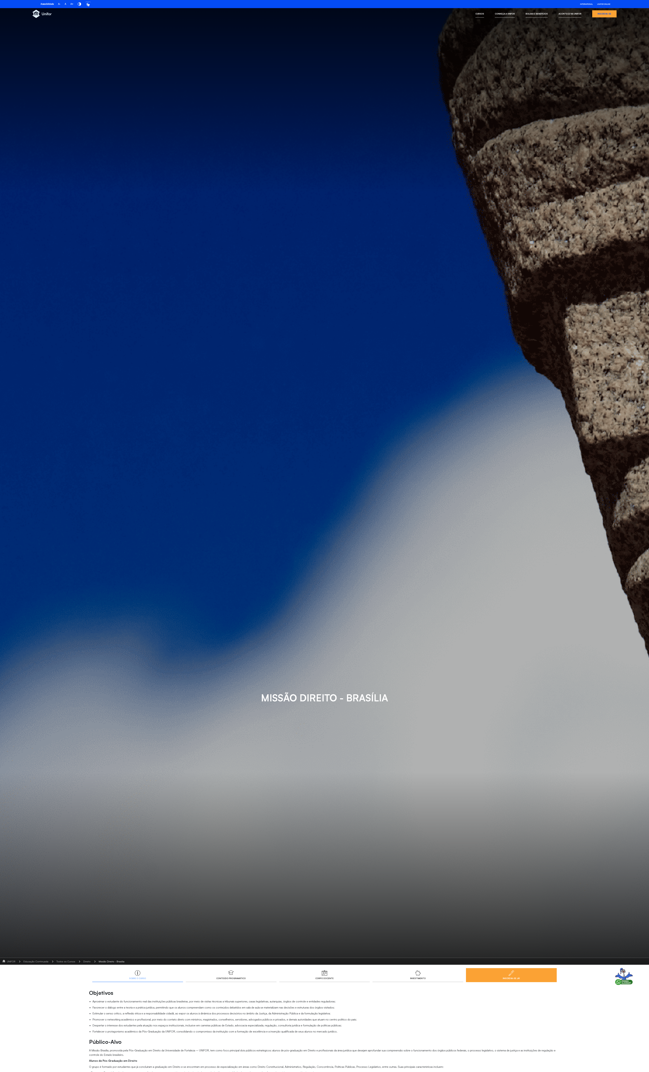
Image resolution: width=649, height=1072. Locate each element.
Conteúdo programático (231, 978)
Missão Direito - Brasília (111, 961)
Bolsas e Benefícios (537, 14)
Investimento (418, 978)
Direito (87, 961)
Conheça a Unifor (505, 14)
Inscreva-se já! (511, 978)
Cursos (479, 14)
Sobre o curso (137, 978)
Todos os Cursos (65, 961)
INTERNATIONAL (586, 4)
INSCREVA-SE (604, 14)
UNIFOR (11, 961)
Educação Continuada (35, 961)
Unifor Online (603, 4)
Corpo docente (324, 978)
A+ (71, 4)
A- (59, 4)
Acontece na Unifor (570, 14)
